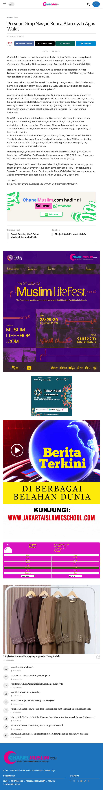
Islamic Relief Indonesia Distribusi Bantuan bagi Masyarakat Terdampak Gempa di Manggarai (53, 717)
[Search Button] (88, 4)
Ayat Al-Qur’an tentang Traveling (26, 692)
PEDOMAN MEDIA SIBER (35, 781)
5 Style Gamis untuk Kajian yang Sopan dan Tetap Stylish (31, 656)
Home (9, 17)
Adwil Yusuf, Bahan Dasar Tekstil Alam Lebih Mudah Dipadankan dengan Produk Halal (49, 734)
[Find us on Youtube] (81, 780)
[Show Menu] (4, 4)
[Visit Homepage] (51, 4)
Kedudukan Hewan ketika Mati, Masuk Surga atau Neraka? (37, 725)
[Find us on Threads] (88, 780)
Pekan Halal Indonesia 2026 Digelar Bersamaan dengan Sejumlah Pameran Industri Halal (51, 709)
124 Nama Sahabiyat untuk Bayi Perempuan (30, 675)
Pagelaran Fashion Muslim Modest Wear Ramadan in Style (37, 684)
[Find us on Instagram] (78, 780)
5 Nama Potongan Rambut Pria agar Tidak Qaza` (33, 700)
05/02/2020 (11, 36)
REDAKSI (51, 781)
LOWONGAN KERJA (12, 784)
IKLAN (5, 781)
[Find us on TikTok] (85, 780)
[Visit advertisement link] (51, 206)
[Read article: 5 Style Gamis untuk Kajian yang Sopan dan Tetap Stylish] (51, 619)
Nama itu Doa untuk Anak (22, 667)
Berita (16, 17)
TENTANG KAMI (17, 781)
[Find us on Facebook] (70, 780)
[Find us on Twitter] (74, 780)
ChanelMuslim (19, 770)
